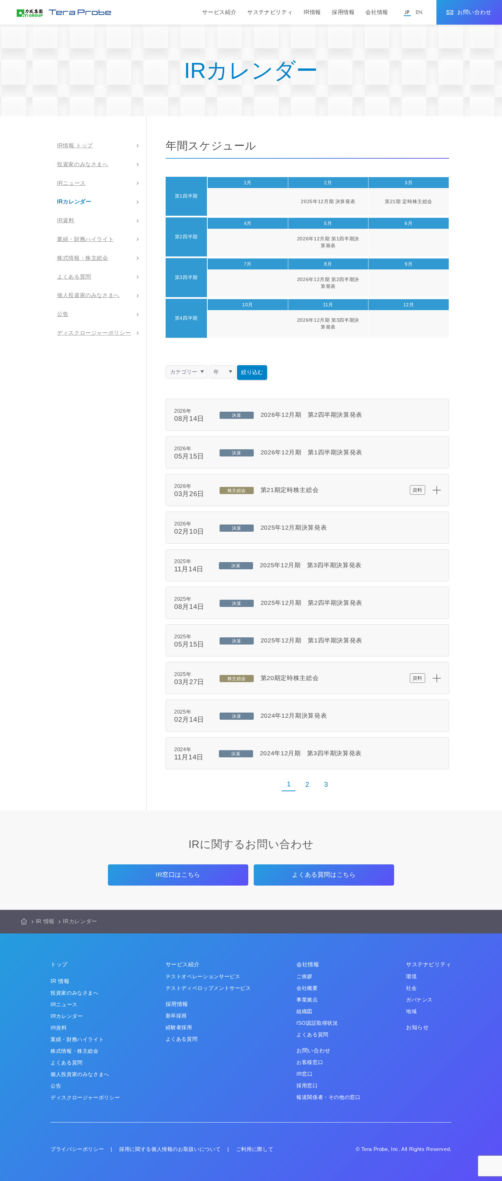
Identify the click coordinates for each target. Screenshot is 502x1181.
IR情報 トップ (75, 145)
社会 (411, 988)
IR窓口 (304, 1074)
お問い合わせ (474, 12)
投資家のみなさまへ (82, 164)
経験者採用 (179, 1027)
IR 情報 (45, 921)
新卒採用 (176, 1016)
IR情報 (312, 12)
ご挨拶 (304, 976)
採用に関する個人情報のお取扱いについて (170, 1149)
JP (407, 12)
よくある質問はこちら (323, 874)
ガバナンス (419, 1000)
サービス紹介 (219, 12)
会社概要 (307, 988)
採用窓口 (307, 1085)
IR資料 (65, 220)
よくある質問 (74, 277)
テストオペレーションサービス (203, 976)
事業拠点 (307, 1000)
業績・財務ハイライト (85, 239)
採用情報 (343, 12)
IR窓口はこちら (178, 874)
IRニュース (71, 183)
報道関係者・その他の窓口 (328, 1097)
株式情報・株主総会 (82, 258)
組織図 (304, 1011)
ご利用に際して (254, 1149)
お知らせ (417, 1027)
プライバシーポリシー (77, 1149)
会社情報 (376, 12)
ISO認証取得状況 (317, 1023)
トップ (59, 964)
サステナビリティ (270, 12)
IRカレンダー (74, 201)
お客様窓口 (309, 1062)
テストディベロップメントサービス (208, 988)
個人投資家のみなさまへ (88, 295)
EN (419, 12)
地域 (411, 1011)
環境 (411, 976)
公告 (62, 314)
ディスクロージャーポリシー (94, 333)
